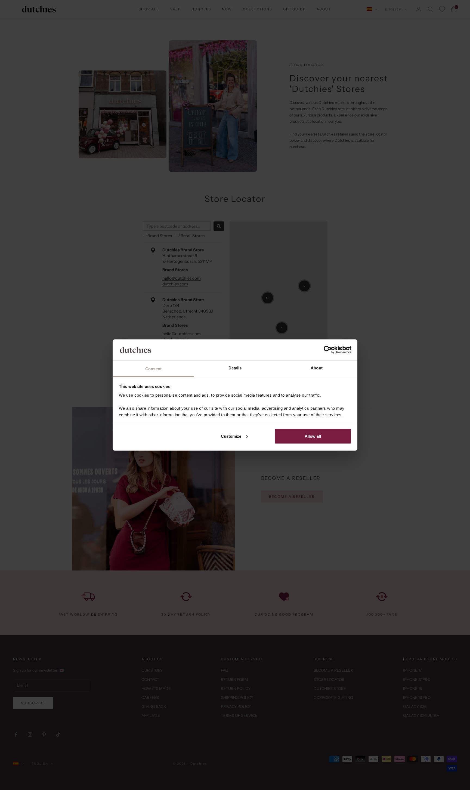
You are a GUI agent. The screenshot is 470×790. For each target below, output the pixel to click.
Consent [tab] (153, 368)
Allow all (313, 436)
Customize (231, 436)
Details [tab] (235, 367)
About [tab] (317, 367)
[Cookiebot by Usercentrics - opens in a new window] (327, 350)
